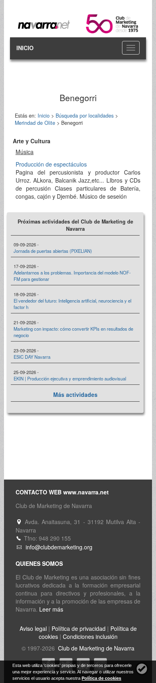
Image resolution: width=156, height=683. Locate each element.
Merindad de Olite (35, 122)
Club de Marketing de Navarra (95, 648)
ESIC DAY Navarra (32, 357)
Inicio (44, 115)
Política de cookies (101, 678)
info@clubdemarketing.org (59, 547)
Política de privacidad (79, 628)
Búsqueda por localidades (85, 115)
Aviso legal (33, 628)
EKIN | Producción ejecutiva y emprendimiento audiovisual (70, 378)
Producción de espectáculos (51, 164)
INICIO (25, 48)
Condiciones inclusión (90, 636)
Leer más (51, 609)
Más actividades (75, 394)
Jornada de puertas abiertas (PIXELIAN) (53, 251)
